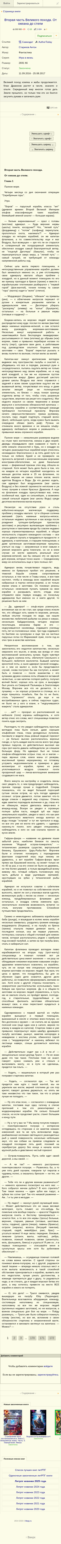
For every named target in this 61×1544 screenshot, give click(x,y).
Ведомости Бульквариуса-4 (38, 1436)
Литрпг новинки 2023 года (30, 1492)
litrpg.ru (28, 1521)
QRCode (53, 108)
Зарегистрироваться (28, 3)
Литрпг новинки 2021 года (30, 1503)
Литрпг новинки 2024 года (30, 1486)
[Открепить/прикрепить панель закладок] (57, 3)
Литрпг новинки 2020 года (30, 1509)
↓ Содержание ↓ (28, 114)
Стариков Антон (27, 47)
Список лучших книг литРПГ (30, 1470)
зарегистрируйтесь (48, 1374)
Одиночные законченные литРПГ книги (30, 1475)
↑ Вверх (30, 1537)
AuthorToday (45, 42)
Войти (6, 3)
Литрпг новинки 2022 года (30, 1498)
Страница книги (12, 11)
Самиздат (27, 42)
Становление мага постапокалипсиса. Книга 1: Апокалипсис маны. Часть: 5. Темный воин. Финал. (12, 1439)
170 (32, 1338)
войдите (48, 1366)
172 (51, 1338)
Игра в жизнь (26, 57)
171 (42, 1338)
